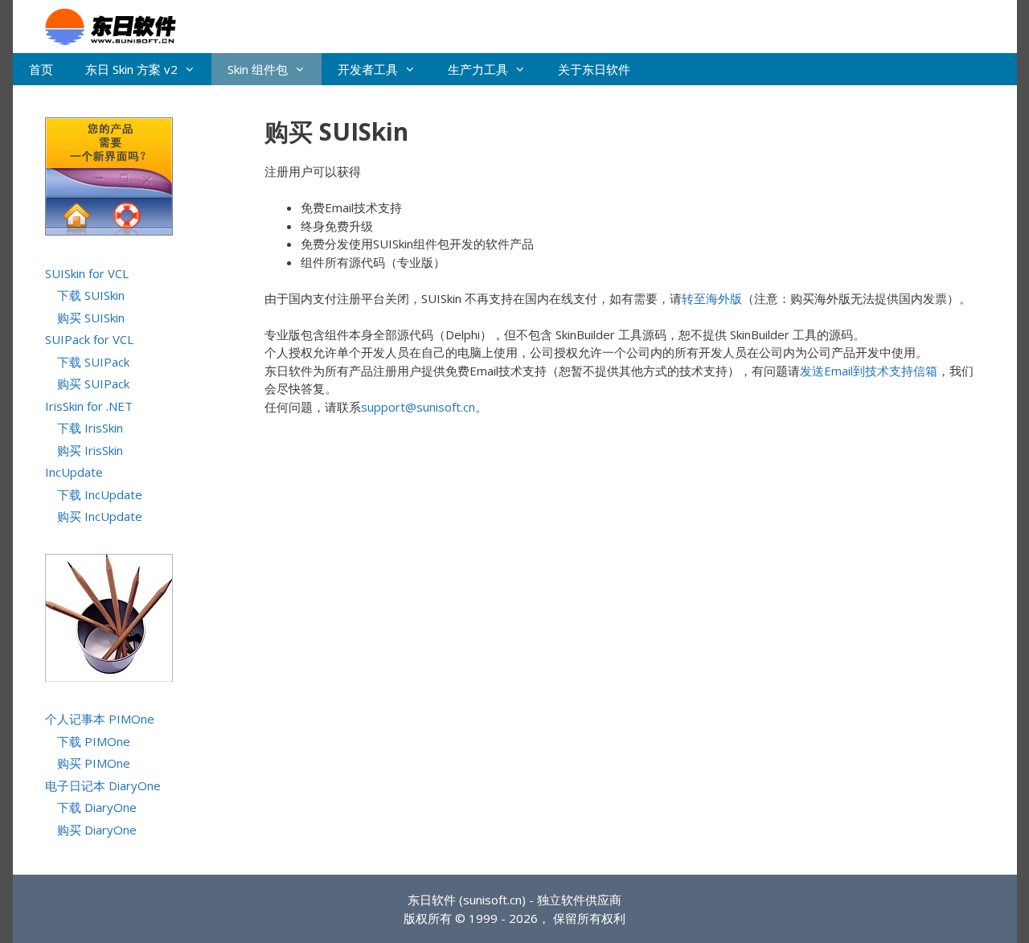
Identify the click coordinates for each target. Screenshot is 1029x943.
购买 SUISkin (91, 318)
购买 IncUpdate (99, 516)
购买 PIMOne (93, 763)
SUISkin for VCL (87, 273)
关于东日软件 (594, 69)
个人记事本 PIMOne (99, 719)
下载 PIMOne (93, 741)
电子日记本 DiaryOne (103, 785)
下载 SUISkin (91, 295)
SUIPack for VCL (89, 339)
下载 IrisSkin (90, 428)
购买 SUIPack (93, 383)
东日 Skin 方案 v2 (131, 69)
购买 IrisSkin (90, 450)
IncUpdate (74, 472)
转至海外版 (712, 298)
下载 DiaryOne (97, 807)
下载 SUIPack (93, 362)
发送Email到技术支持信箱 (868, 371)
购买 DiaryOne (97, 830)
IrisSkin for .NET (89, 406)
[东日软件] (102, 25)
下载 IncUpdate (99, 494)
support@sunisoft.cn (418, 407)
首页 (41, 69)
